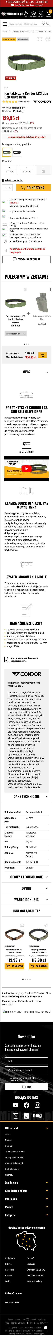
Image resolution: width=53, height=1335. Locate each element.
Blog (37, 1116)
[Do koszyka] (42, 355)
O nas (7, 1134)
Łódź (7, 1281)
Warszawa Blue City (36, 1270)
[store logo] (12, 14)
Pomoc (8, 1140)
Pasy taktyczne (10, 1001)
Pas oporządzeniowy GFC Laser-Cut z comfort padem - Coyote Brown (14, 951)
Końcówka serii (9, 946)
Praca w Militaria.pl (14, 1163)
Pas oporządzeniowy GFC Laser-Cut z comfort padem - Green (39, 951)
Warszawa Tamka (35, 1275)
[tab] (26, 375)
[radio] (9, 170)
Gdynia (8, 1264)
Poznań (30, 1258)
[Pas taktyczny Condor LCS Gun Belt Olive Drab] (15, 300)
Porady (9, 1207)
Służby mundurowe (14, 1157)
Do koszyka (17, 966)
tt (22, 1116)
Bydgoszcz (10, 1258)
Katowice (9, 1270)
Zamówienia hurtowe (14, 1151)
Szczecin (31, 1264)
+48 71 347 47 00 (12, 1302)
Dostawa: (7, 111)
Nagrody (9, 1175)
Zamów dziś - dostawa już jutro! (29, 5)
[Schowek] (33, 13)
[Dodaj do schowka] (47, 39)
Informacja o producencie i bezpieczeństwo (24, 659)
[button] (27, 107)
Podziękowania (12, 1169)
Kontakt (9, 1146)
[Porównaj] (40, 39)
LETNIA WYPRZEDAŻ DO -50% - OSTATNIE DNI (28, 2)
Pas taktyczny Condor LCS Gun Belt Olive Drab (15, 317)
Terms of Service (32, 1334)
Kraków (8, 1275)
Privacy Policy (15, 1334)
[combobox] (30, 24)
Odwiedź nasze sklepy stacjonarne (26, 1227)
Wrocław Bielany (34, 1281)
